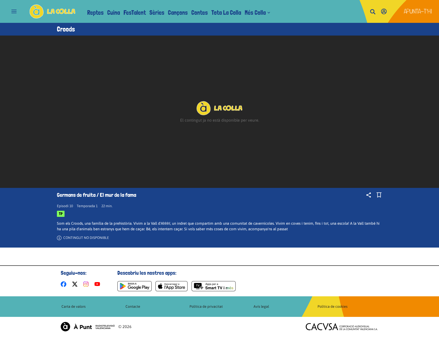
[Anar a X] (76, 284)
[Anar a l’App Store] (171, 286)
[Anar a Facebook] (64, 284)
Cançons (178, 12)
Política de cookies (333, 306)
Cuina (113, 12)
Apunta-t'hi (418, 11)
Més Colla (255, 12)
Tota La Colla (226, 12)
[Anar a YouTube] (98, 284)
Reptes (95, 12)
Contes (199, 12)
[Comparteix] (368, 195)
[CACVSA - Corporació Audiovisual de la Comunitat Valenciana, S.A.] (341, 326)
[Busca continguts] (373, 12)
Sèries (156, 12)
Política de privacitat (206, 306)
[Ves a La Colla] (52, 11)
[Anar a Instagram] (87, 284)
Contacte (133, 306)
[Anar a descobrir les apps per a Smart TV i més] (214, 286)
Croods (66, 29)
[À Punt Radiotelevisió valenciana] (88, 326)
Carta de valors (73, 306)
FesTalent (134, 12)
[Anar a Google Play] (134, 286)
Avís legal (261, 306)
